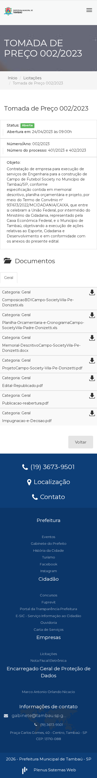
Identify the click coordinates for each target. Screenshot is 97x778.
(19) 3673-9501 (51, 466)
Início (12, 78)
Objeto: (13, 162)
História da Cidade (48, 550)
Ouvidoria (48, 622)
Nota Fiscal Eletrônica (48, 660)
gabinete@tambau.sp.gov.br (43, 715)
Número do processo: (27, 150)
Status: (13, 125)
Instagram (48, 571)
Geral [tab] (8, 277)
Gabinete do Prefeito (48, 543)
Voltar (80, 442)
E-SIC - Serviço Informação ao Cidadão (48, 616)
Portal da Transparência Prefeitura (48, 609)
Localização (51, 481)
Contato (51, 496)
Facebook (48, 564)
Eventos (48, 537)
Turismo (48, 557)
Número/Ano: (19, 144)
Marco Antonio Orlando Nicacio (48, 692)
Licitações (32, 78)
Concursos (48, 595)
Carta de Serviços (48, 629)
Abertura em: (19, 131)
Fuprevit (49, 602)
